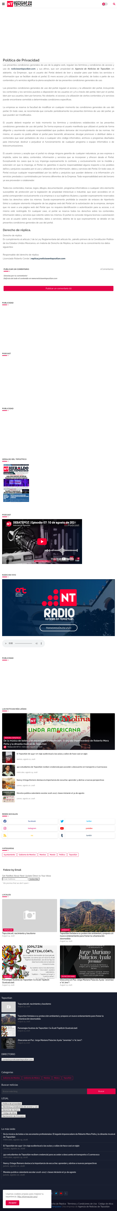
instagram (32, 828)
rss (32, 835)
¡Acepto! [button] (12, 1203)
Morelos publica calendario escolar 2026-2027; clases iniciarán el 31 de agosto (50, 793)
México (57, 1078)
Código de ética (9, 1113)
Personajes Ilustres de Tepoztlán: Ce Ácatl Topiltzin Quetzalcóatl (25, 981)
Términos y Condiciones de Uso (82, 1204)
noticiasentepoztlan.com (23, 69)
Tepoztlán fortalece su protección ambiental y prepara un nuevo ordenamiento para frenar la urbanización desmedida (86, 936)
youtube (89, 828)
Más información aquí (27, 1196)
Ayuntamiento (9, 855)
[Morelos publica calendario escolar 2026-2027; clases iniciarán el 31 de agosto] (8, 796)
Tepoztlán (73, 855)
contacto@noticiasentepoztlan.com (18, 1059)
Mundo (52, 855)
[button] (114, 4)
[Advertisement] (58, 31)
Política (62, 855)
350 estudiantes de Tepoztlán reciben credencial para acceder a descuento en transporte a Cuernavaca (62, 767)
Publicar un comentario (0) (58, 288)
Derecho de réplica (11, 1110)
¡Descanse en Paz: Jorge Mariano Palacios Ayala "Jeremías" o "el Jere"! (87, 981)
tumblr (89, 835)
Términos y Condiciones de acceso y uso (20, 1107)
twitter (89, 821)
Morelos (43, 855)
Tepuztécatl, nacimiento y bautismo (18, 933)
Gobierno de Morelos (27, 855)
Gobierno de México (32, 1078)
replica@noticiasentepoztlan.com (48, 258)
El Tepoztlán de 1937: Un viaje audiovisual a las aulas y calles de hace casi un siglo (52, 754)
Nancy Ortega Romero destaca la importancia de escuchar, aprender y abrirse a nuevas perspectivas (60, 780)
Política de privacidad (12, 1103)
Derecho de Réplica (57, 1204)
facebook (32, 821)
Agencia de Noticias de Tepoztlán (94, 1206)
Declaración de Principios (14, 1116)
